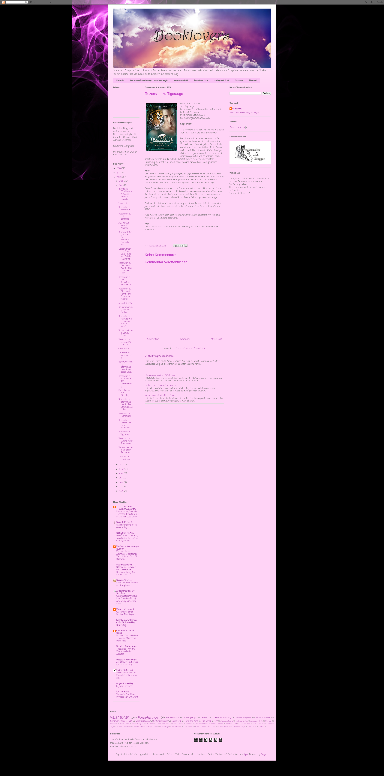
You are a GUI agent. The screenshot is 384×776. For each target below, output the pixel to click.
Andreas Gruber (242, 721)
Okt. (121, 464)
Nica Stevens (176, 727)
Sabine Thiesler (224, 727)
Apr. (121, 491)
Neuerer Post (153, 339)
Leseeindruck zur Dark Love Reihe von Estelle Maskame (124, 254)
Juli (121, 477)
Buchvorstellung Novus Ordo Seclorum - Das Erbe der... (125, 238)
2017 (119, 172)
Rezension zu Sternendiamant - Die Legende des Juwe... (125, 404)
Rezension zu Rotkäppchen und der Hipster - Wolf (125, 321)
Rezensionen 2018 (201, 80)
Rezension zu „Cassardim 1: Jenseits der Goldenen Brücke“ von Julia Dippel (127, 514)
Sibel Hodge (252, 727)
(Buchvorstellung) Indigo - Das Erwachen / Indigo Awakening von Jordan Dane (127, 600)
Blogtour (268, 721)
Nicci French (188, 727)
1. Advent (122, 203)
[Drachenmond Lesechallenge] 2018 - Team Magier (149, 80)
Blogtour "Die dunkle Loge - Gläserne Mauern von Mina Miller (127, 638)
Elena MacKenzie (163, 724)
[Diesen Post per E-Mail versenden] (174, 245)
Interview (189, 724)
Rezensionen (119, 717)
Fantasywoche (172, 717)
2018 (119, 168)
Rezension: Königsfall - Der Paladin (126, 573)
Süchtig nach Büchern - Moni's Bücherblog (126, 621)
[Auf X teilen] (180, 245)
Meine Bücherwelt (124, 670)
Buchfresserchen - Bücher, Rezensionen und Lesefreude (126, 567)
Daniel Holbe (124, 724)
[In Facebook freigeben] (183, 245)
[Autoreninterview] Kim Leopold (161, 375)
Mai (121, 486)
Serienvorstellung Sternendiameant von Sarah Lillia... (125, 367)
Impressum (239, 80)
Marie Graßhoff (259, 724)
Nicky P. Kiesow (263, 717)
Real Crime (206, 721)
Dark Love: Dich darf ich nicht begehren (127, 584)
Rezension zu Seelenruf (124, 208)
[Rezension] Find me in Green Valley (126, 526)
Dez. (121, 181)
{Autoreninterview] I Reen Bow (159, 395)
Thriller (204, 717)
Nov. (121, 185)
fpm (246, 754)
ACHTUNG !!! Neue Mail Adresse (124, 226)
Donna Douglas (137, 724)
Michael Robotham (124, 727)
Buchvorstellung (143, 721)
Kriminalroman (217, 724)
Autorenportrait (256, 721)
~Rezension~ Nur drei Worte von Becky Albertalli (125, 651)
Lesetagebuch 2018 (221, 80)
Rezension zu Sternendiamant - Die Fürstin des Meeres (124, 294)
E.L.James (150, 724)
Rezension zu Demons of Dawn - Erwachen (124, 424)
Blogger (264, 754)
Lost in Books (122, 691)
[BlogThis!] (177, 245)
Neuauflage (164, 727)
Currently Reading (222, 717)
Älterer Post (216, 339)
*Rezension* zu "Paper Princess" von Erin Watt (127, 695)
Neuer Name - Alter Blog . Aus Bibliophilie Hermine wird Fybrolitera (127, 538)
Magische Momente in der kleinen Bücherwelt (127, 661)
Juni (121, 482)
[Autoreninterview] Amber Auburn (161, 385)
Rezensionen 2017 (181, 80)
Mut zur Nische (152, 727)
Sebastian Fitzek (239, 727)
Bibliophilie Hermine (125, 533)
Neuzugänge (190, 717)
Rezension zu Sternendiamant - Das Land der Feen (125, 268)
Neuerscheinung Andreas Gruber (125, 310)
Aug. (121, 473)
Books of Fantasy (124, 580)
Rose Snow (212, 727)
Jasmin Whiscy (202, 724)
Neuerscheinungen (148, 718)
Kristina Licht (231, 724)
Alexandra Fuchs (226, 721)
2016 (119, 177)
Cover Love (123, 348)
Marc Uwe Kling (191, 721)
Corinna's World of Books (125, 632)
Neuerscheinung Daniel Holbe (125, 333)
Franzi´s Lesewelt (125, 609)
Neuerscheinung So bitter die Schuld (125, 450)
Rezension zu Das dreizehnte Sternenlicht (125, 281)
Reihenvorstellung (117, 721)
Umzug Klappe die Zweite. (159, 356)
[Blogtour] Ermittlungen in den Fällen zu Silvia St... (125, 194)
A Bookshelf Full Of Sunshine (125, 592)
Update (261, 727)
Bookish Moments (124, 522)
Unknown (237, 108)
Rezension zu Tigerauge (124, 433)
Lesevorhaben (245, 724)
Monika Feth (138, 727)
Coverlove (113, 724)
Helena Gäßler (177, 724)
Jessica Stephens (243, 717)
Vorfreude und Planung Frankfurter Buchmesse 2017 (127, 675)
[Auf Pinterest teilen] (186, 245)
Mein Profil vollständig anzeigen (244, 112)
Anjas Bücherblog (124, 683)
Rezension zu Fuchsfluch (124, 415)
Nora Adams (200, 727)
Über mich (253, 80)
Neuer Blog (121, 625)
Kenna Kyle (176, 721)
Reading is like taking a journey (127, 548)
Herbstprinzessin (160, 721)
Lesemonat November (124, 458)
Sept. (121, 469)
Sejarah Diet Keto (124, 686)
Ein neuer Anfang (124, 664)
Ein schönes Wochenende (125, 355)
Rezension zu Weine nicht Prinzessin (125, 441)
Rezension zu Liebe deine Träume (124, 342)
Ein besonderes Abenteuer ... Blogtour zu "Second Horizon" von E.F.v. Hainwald (127, 555)
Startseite (120, 80)
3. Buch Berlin (125, 303)
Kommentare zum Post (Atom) (190, 348)
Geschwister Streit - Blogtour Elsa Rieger (125, 613)
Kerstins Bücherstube (126, 646)
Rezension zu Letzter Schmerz (124, 216)
